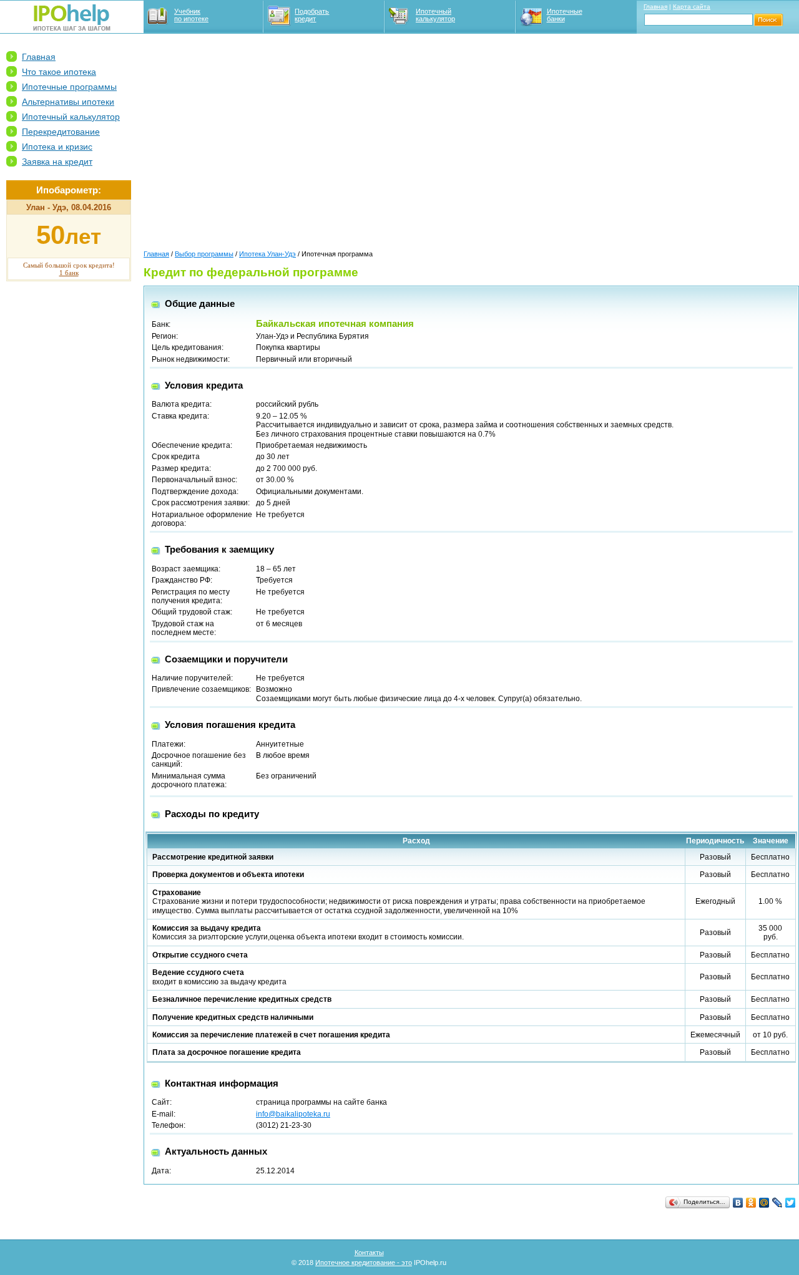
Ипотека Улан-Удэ (267, 254)
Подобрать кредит (312, 14)
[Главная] (71, 28)
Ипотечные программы (69, 87)
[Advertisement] (68, 481)
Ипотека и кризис (57, 147)
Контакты (369, 1252)
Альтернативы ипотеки (68, 102)
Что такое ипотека (59, 72)
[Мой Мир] (764, 1203)
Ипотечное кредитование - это (363, 1262)
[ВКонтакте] (738, 1203)
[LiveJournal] (777, 1203)
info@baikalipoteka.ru (293, 1114)
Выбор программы (204, 254)
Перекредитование (61, 132)
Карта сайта (691, 6)
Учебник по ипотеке (191, 14)
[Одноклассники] (751, 1203)
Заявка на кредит (57, 162)
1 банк (69, 272)
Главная (655, 6)
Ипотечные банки (564, 14)
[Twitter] (790, 1203)
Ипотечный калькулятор (435, 14)
